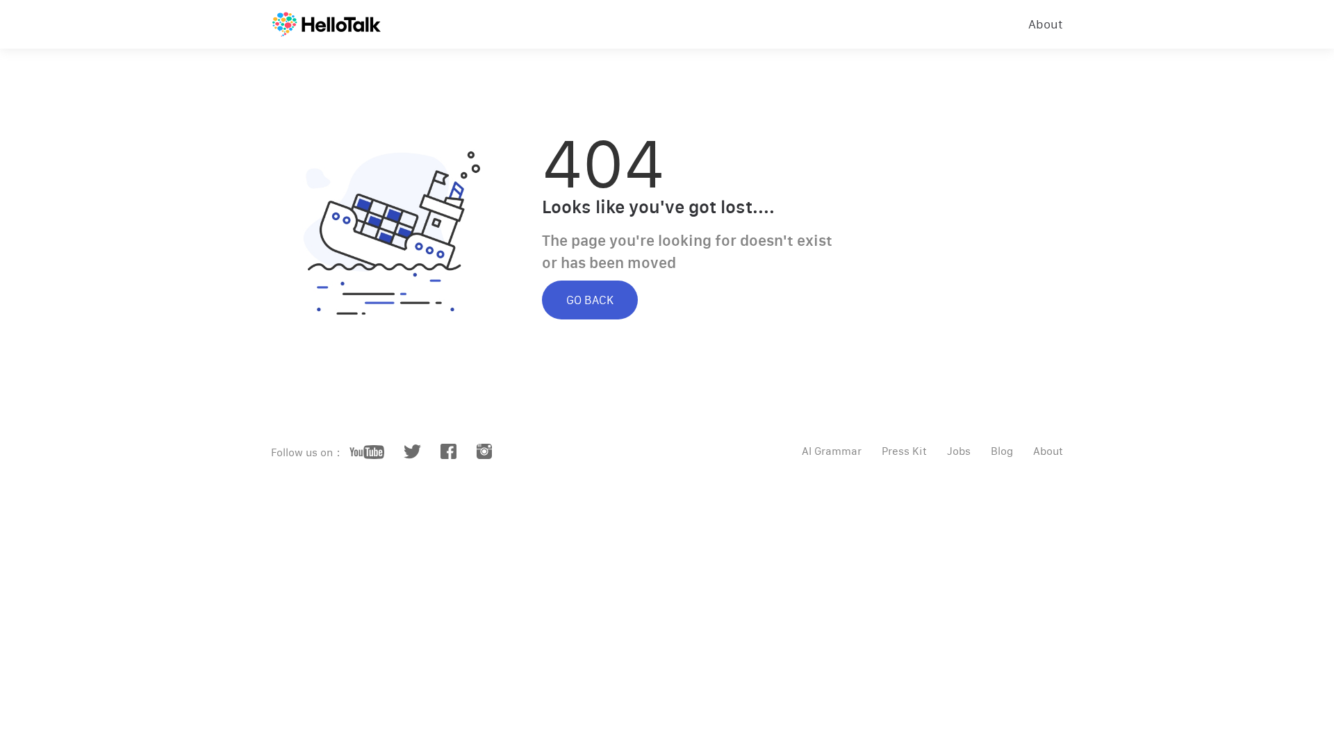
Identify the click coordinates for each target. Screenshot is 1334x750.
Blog (1002, 451)
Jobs (959, 451)
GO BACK (590, 300)
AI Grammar (832, 451)
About (1045, 24)
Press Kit (904, 451)
